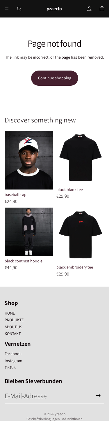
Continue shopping (54, 77)
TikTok (10, 367)
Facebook (13, 353)
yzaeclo (60, 414)
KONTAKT (13, 333)
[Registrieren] (98, 396)
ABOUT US (13, 326)
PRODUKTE (14, 319)
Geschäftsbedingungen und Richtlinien (54, 419)
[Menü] (6, 8)
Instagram (13, 360)
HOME (10, 313)
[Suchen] (19, 8)
